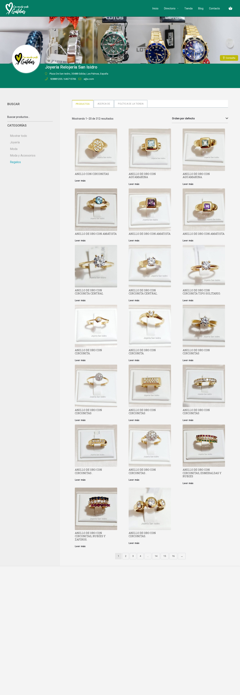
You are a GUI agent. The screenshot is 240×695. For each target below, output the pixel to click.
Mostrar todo (18, 136)
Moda (13, 149)
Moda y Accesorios (22, 155)
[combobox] (200, 118)
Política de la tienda (130, 103)
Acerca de (104, 103)
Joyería (15, 142)
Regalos (15, 162)
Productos (83, 104)
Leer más (80, 180)
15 (164, 556)
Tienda (188, 8)
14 (156, 556)
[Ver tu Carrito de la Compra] (230, 8)
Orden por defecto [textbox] (183, 118)
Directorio (170, 8)
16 (173, 556)
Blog (200, 8)
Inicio (155, 8)
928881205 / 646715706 (63, 79)
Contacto (214, 8)
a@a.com (89, 79)
